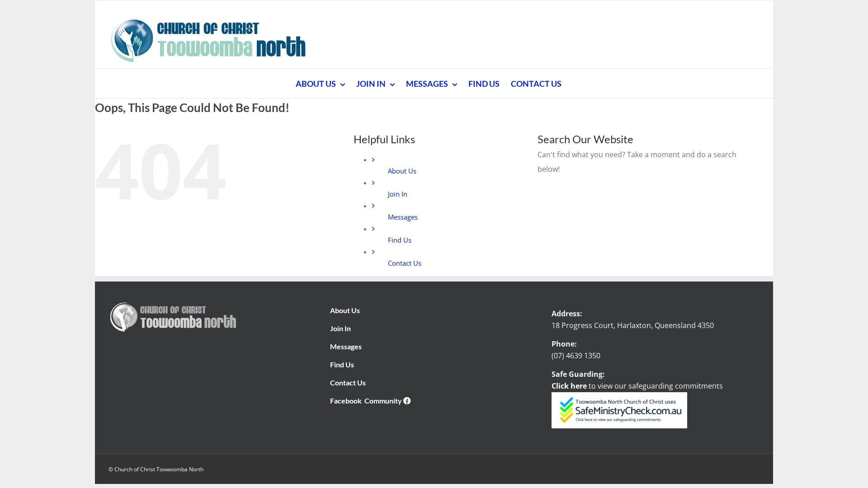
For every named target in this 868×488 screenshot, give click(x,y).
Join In (397, 193)
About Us (402, 170)
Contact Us (404, 262)
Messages (403, 216)
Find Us (399, 239)
